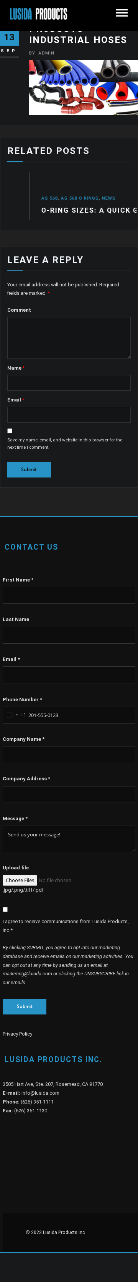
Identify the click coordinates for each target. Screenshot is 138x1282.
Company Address (26, 778)
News (79, 198)
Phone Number (22, 699)
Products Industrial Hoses (78, 34)
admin (41, 53)
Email (15, 400)
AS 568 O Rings (50, 198)
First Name (18, 580)
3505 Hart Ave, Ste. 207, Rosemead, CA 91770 (53, 1084)
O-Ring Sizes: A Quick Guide (69, 210)
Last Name (16, 619)
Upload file (16, 868)
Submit (25, 1006)
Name (16, 368)
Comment (19, 310)
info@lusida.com (40, 1093)
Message (15, 818)
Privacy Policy (17, 1034)
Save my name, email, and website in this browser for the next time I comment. (64, 443)
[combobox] (14, 715)
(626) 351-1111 (37, 1102)
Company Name (23, 739)
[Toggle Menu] (122, 15)
